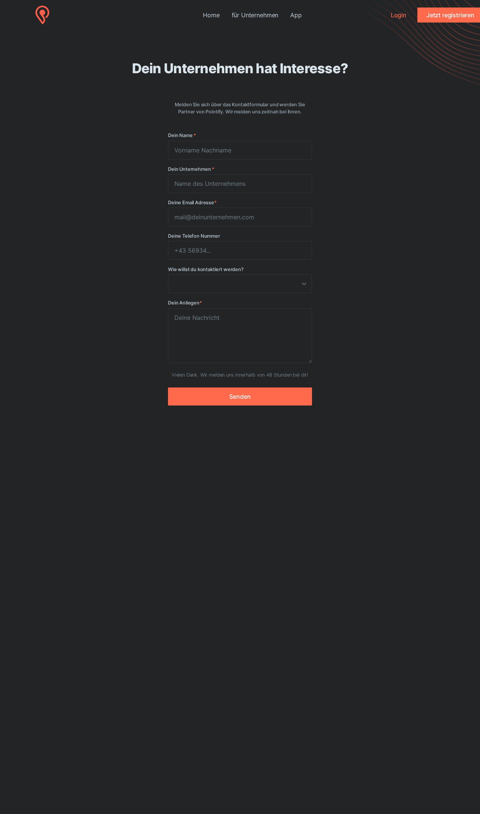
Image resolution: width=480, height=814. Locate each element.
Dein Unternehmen (191, 169)
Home (211, 15)
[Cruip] (42, 15)
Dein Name (182, 135)
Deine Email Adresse (192, 202)
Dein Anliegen (185, 303)
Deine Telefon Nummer (194, 236)
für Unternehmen (255, 15)
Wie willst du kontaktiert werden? (206, 269)
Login (398, 15)
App (296, 15)
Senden (240, 396)
